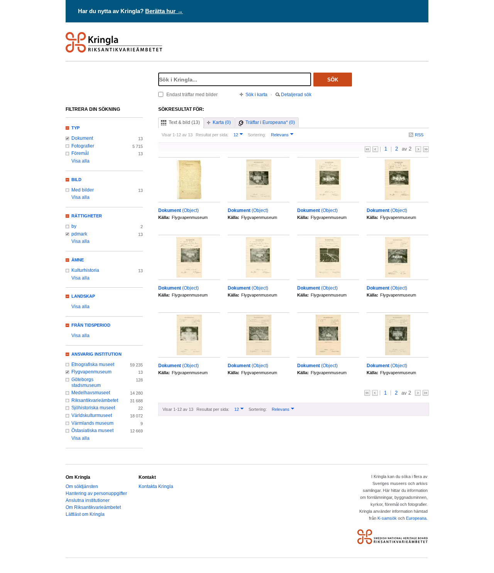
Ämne (77, 260)
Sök (332, 80)
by (73, 226)
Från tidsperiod (90, 325)
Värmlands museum (92, 423)
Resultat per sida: (212, 134)
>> (426, 149)
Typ (75, 127)
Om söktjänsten (82, 486)
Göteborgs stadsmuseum (86, 382)
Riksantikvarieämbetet (94, 400)
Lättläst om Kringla (85, 514)
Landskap (83, 296)
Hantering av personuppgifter (96, 493)
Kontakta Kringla (156, 486)
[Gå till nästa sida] (418, 149)
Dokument (82, 138)
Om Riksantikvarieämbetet (93, 507)
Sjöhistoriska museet (93, 407)
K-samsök (387, 518)
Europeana (416, 518)
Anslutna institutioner (88, 500)
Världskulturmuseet (91, 415)
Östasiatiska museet (92, 430)
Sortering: (257, 134)
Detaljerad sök (296, 94)
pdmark (79, 234)
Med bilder (82, 190)
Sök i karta (256, 94)
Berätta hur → (164, 11)
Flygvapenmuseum (91, 372)
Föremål (80, 153)
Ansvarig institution (96, 354)
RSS (419, 134)
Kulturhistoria (85, 270)
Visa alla (80, 161)
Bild (76, 179)
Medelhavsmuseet (90, 392)
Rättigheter (86, 216)
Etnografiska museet (92, 364)
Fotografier (82, 146)
